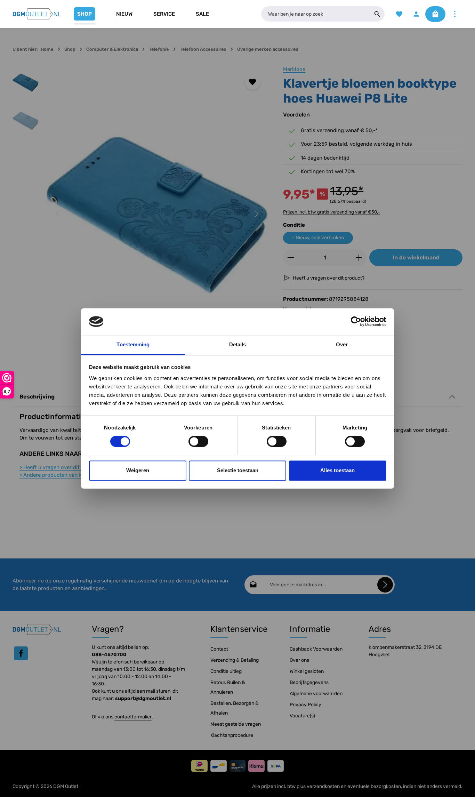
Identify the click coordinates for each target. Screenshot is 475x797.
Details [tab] (237, 344)
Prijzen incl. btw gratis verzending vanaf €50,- (331, 212)
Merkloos (294, 69)
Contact (219, 649)
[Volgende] (256, 214)
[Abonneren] (385, 585)
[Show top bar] (454, 14)
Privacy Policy (305, 705)
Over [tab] (342, 344)
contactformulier (133, 717)
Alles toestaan (337, 470)
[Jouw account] (416, 14)
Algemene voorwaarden (316, 694)
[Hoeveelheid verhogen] (359, 257)
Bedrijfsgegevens (309, 682)
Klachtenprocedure (231, 735)
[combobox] (315, 14)
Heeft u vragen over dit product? (61, 467)
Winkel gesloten (307, 671)
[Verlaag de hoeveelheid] (290, 257)
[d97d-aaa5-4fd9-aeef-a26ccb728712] (157, 214)
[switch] (198, 441)
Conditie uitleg (226, 671)
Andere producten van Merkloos (60, 475)
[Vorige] (58, 214)
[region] (141, 214)
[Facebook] (21, 653)
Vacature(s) (302, 716)
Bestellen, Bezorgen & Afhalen (234, 708)
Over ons (299, 660)
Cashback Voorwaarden (316, 649)
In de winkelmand (416, 257)
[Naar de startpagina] (37, 13)
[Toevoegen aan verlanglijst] (252, 82)
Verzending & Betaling (234, 660)
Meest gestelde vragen (235, 724)
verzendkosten (323, 786)
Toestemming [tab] (133, 344)
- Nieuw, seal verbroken (318, 238)
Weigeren (137, 470)
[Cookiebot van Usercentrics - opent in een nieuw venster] (355, 321)
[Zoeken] (377, 14)
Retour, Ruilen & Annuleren (227, 687)
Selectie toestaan (237, 470)
